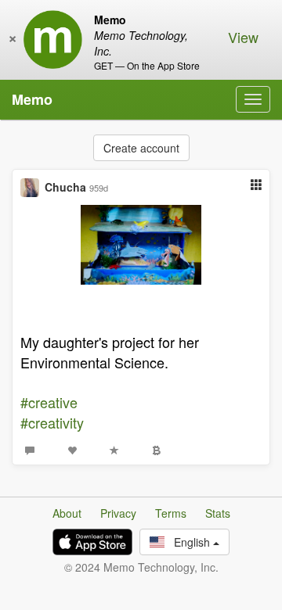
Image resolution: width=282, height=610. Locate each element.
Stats (217, 513)
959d (98, 187)
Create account (141, 148)
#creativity (52, 422)
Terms (170, 513)
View (243, 37)
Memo (32, 99)
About (66, 513)
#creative (49, 402)
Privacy (118, 513)
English (188, 542)
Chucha (65, 187)
